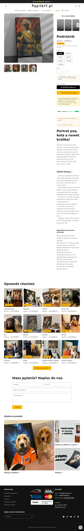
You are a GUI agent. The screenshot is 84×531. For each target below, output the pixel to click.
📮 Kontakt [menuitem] (65, 10)
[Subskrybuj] (32, 517)
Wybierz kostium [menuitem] (33, 10)
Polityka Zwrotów (9, 504)
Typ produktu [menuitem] (46, 10)
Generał (63, 334)
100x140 (60, 64)
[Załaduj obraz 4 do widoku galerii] (33, 68)
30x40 (68, 53)
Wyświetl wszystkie (42, 368)
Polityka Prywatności (10, 493)
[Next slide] (77, 25)
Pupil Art (34, 527)
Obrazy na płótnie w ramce (66, 445)
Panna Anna (65, 309)
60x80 (60, 61)
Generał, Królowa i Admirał (50, 360)
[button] (6, 6)
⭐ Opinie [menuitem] (57, 10)
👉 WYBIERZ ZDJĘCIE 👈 (68, 87)
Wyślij (17, 407)
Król (5, 334)
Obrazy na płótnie (11, 473)
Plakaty (58, 473)
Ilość (58, 68)
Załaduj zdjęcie (61, 84)
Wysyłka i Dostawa (10, 502)
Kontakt (6, 499)
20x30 (60, 53)
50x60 (68, 57)
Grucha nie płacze (66, 360)
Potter (25, 360)
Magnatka (26, 309)
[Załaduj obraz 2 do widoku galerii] (16, 68)
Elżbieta (25, 334)
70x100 (69, 61)
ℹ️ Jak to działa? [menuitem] (20, 10)
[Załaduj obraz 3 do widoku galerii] (24, 68)
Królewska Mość (9, 309)
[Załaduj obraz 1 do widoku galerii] (8, 68)
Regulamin (7, 496)
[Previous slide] (58, 25)
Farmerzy (7, 360)
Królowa (44, 334)
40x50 (60, 57)
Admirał (44, 309)
